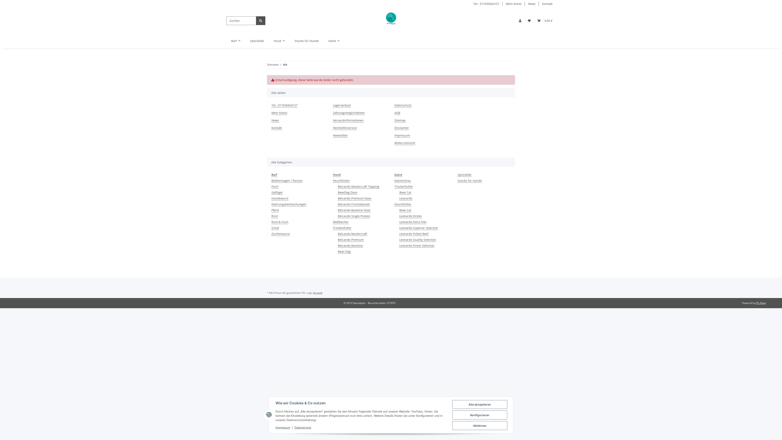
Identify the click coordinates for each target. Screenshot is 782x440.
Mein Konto (514, 4)
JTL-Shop (761, 303)
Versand (317, 293)
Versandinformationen (348, 120)
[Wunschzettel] (529, 21)
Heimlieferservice (345, 128)
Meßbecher (341, 222)
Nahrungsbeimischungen (288, 204)
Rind (274, 216)
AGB (397, 113)
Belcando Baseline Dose (354, 210)
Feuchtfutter (341, 181)
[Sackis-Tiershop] (390, 21)
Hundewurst (279, 198)
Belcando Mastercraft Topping (358, 186)
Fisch (274, 186)
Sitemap (400, 120)
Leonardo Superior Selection (418, 228)
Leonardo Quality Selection (417, 240)
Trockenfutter (342, 228)
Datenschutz (403, 105)
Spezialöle (464, 175)
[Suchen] (260, 20)
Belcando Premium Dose (354, 198)
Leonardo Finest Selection (416, 246)
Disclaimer (401, 128)
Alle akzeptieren (480, 404)
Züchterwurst (280, 234)
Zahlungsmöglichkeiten (349, 113)
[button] (520, 21)
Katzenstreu (402, 181)
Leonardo (405, 198)
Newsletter (340, 135)
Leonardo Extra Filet (412, 222)
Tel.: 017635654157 (486, 4)
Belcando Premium (351, 240)
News (532, 4)
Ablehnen (480, 425)
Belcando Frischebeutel (354, 204)
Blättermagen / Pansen (287, 181)
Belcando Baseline (350, 246)
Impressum (402, 135)
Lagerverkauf (342, 105)
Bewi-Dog (344, 251)
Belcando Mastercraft (352, 234)
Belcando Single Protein (354, 216)
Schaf (275, 228)
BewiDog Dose (347, 192)
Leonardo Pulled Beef (413, 234)
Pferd (275, 210)
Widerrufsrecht (404, 143)
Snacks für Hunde (470, 181)
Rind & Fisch (279, 222)
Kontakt (547, 4)
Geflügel (277, 192)
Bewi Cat (405, 192)
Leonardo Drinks (410, 216)
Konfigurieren (479, 415)
